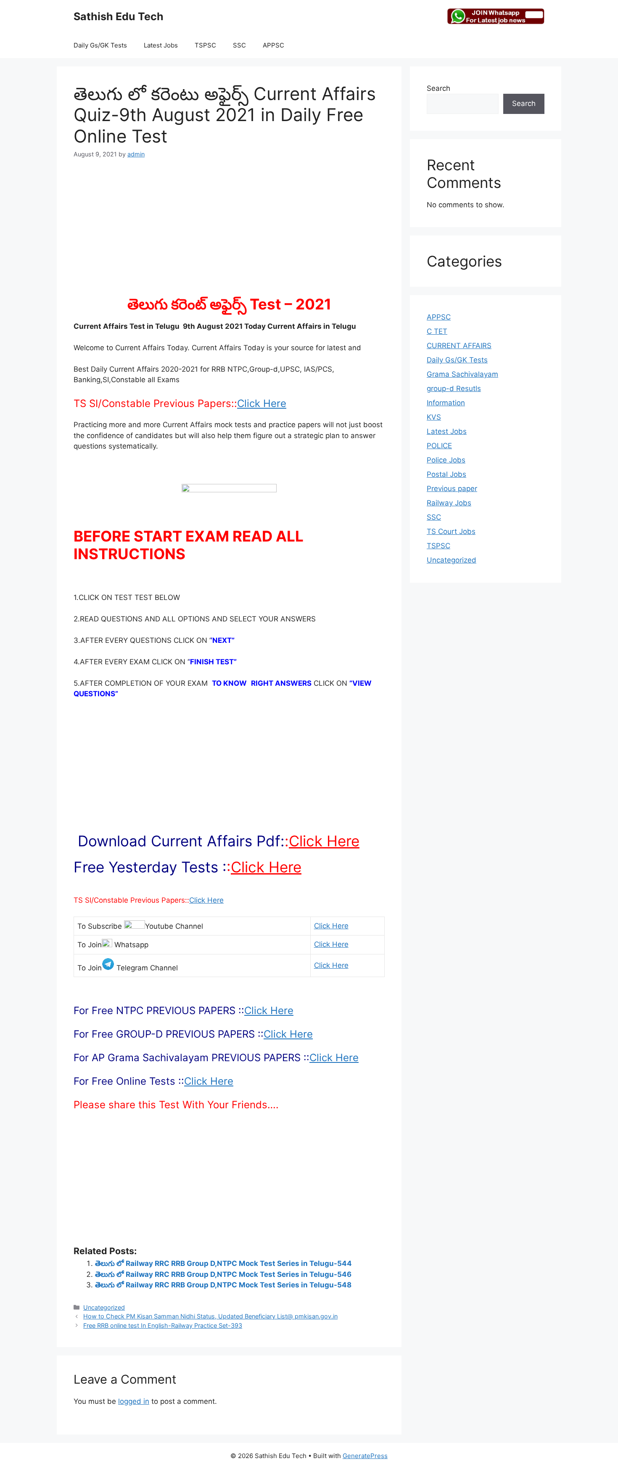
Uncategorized (104, 1307)
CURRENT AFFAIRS (459, 345)
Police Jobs (446, 460)
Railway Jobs (449, 503)
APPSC (273, 45)
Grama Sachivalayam (462, 374)
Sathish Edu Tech (119, 16)
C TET (437, 331)
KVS (434, 417)
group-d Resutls (454, 388)
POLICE (439, 445)
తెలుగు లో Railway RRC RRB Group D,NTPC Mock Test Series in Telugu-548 (223, 1285)
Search (438, 88)
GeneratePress (365, 1456)
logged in (133, 1401)
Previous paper (452, 488)
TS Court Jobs (451, 531)
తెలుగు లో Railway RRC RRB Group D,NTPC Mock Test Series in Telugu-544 (223, 1263)
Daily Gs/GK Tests (100, 45)
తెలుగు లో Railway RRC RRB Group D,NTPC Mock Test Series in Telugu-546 (223, 1274)
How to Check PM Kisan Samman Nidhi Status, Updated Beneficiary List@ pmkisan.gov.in (210, 1316)
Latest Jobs (161, 45)
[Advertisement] (229, 232)
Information (446, 403)
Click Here (261, 403)
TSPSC (205, 45)
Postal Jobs (446, 474)
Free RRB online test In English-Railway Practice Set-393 (162, 1325)
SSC (239, 45)
